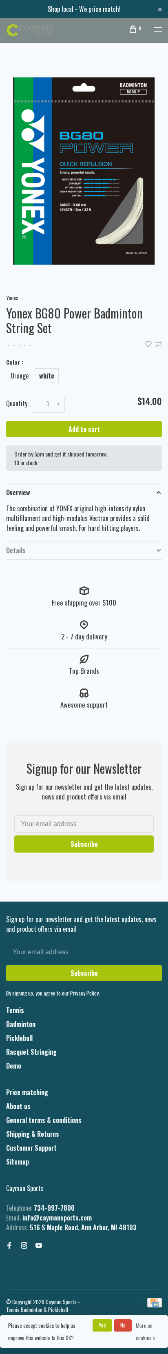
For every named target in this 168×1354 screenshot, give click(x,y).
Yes (102, 1325)
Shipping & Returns (32, 1134)
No (123, 1325)
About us (18, 1106)
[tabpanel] (84, 171)
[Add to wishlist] (149, 344)
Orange (20, 376)
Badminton (20, 1024)
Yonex (12, 297)
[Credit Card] (154, 1304)
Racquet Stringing (31, 1052)
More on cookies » (146, 1331)
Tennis (15, 1010)
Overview (18, 492)
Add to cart (84, 429)
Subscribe (84, 844)
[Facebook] (9, 1245)
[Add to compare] (158, 344)
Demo (13, 1066)
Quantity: (17, 403)
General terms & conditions (44, 1120)
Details (16, 550)
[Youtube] (38, 1245)
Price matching (27, 1092)
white (46, 376)
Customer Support (31, 1148)
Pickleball (19, 1038)
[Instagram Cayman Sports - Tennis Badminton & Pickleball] (24, 1245)
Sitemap (17, 1162)
